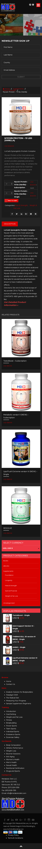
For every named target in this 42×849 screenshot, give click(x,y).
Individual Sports (12, 732)
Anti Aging (10, 757)
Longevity (8, 580)
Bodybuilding (11, 723)
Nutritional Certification (15, 768)
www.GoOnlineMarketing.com (13, 829)
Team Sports (11, 729)
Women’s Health (12, 760)
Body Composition (13, 745)
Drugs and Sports (13, 771)
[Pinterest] (36, 214)
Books (5, 561)
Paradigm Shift (12, 695)
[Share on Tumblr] (31, 214)
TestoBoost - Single (21, 615)
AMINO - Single (19, 647)
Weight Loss (11, 751)
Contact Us (10, 684)
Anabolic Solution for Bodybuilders (19, 692)
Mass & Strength (9, 90)
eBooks (6, 566)
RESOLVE (7, 528)
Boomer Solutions (13, 754)
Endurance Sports (13, 734)
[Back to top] (21, 846)
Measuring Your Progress (16, 701)
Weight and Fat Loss (14, 717)
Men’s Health (11, 762)
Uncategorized (8, 603)
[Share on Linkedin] (21, 214)
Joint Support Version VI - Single (23, 627)
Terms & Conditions (15, 838)
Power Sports (11, 726)
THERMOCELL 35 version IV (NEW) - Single (24, 638)
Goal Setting (11, 714)
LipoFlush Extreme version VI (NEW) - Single (25, 659)
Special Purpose (11, 591)
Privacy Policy (13, 835)
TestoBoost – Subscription (15, 361)
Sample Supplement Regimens (18, 704)
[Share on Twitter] (17, 214)
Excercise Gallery (12, 737)
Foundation (9, 575)
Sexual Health (11, 765)
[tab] (10, 223)
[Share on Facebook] (12, 214)
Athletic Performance (14, 748)
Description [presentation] (10, 224)
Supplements (18, 89)
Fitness (9, 720)
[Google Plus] (26, 214)
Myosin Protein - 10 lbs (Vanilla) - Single (21, 194)
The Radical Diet (12, 698)
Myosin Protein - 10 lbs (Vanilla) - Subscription (21, 185)
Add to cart (12, 200)
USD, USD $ (8, 548)
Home (7, 89)
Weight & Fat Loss (11, 596)
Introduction (11, 711)
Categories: (9, 205)
